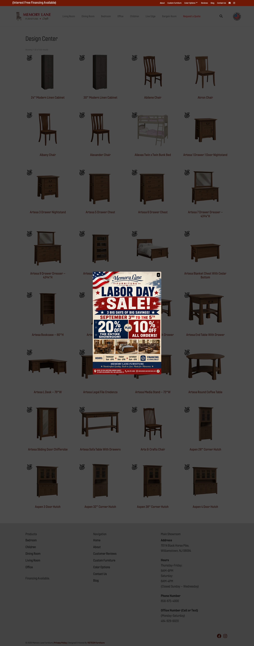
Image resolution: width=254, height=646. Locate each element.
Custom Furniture (174, 3)
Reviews (204, 3)
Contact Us (221, 3)
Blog (212, 3)
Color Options (189, 3)
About (162, 3)
